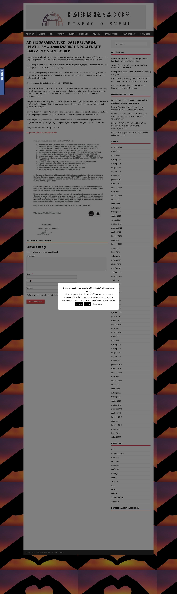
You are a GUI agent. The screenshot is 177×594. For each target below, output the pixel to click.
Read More (97, 304)
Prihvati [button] (79, 304)
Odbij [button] (88, 304)
